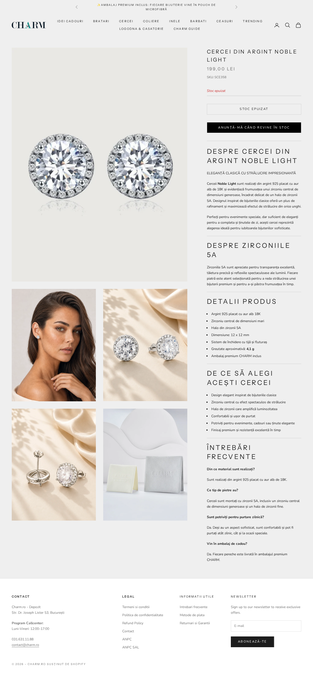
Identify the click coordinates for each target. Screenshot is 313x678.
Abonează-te (252, 641)
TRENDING (252, 21)
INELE (174, 21)
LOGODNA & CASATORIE (141, 29)
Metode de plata (192, 615)
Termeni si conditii (135, 607)
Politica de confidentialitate (142, 615)
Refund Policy (132, 623)
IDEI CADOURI (70, 21)
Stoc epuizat (254, 109)
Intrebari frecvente (193, 607)
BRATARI (101, 21)
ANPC (127, 639)
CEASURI (224, 21)
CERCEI (126, 21)
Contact (128, 631)
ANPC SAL (130, 647)
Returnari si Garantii (195, 623)
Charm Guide (187, 29)
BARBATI (198, 21)
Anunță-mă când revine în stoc (254, 127)
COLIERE (151, 21)
